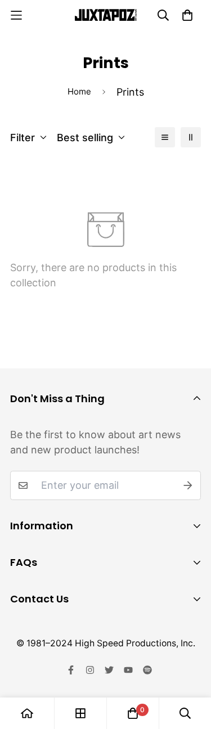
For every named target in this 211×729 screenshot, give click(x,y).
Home (79, 91)
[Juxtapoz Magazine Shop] (106, 15)
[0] (132, 713)
